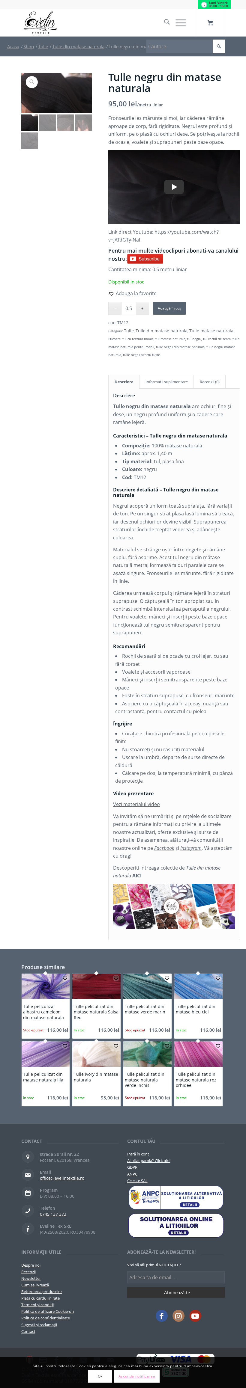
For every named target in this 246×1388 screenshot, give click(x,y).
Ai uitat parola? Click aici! (148, 1160)
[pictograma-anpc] (176, 1198)
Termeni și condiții (37, 1304)
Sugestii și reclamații (39, 1324)
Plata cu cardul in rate (40, 1298)
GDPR (132, 1167)
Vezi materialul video (136, 804)
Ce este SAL (137, 1180)
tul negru (194, 339)
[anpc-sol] (176, 1225)
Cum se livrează (35, 1285)
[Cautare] (164, 22)
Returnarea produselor (41, 1291)
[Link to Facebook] (162, 1316)
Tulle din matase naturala (162, 331)
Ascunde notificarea (136, 1376)
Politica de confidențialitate (45, 1318)
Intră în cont (138, 1154)
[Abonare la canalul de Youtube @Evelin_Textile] (145, 258)
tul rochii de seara (217, 339)
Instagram (191, 848)
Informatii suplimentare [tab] (167, 381)
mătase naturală (183, 445)
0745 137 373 (53, 1214)
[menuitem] (164, 22)
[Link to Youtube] (195, 1316)
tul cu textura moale (138, 339)
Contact (28, 1331)
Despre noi (30, 1265)
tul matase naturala (170, 339)
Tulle (129, 331)
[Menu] (178, 22)
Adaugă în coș (169, 308)
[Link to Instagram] (178, 1316)
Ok (100, 1376)
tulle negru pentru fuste (141, 354)
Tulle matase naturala (211, 331)
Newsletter (31, 1278)
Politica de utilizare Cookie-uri (47, 1311)
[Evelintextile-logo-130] (40, 22)
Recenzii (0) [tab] (210, 381)
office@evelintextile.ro (62, 1178)
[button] (132, 293)
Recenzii (28, 1271)
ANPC (132, 1174)
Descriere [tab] (124, 381)
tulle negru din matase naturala (180, 347)
